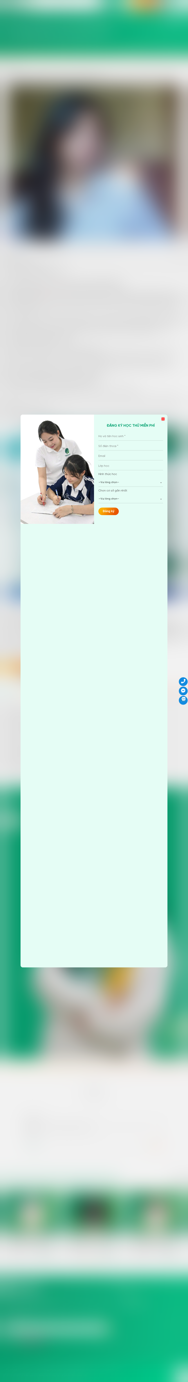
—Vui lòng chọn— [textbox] (109, 482)
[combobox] (130, 482)
